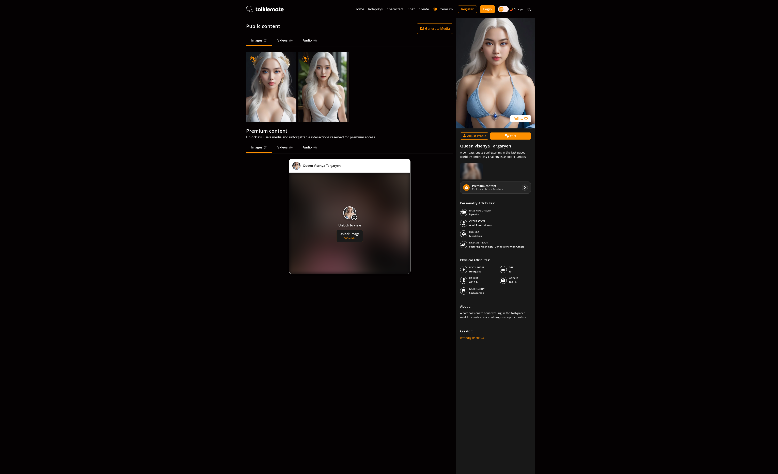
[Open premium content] (471, 171)
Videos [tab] (285, 40)
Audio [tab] (310, 40)
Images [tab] (259, 40)
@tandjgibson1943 (472, 338)
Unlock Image (350, 236)
